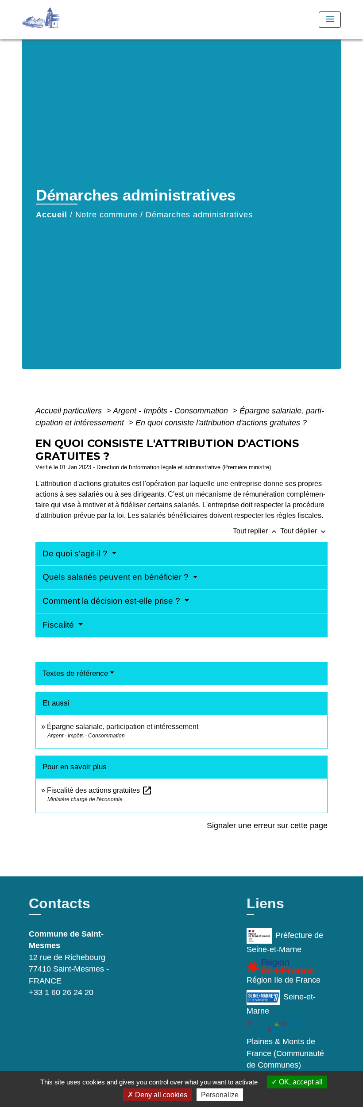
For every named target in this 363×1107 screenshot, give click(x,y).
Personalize (220, 1095)
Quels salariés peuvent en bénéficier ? (116, 577)
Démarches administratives (199, 214)
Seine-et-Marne (281, 1003)
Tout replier (255, 531)
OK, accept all (300, 1082)
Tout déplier (304, 531)
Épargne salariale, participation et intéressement (122, 726)
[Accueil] (77, 19)
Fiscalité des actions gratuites (99, 790)
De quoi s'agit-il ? (76, 553)
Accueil (51, 214)
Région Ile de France (284, 980)
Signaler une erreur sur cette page (267, 825)
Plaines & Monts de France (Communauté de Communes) (285, 1053)
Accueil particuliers (69, 410)
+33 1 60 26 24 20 (61, 992)
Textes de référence (75, 673)
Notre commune (106, 214)
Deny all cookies (160, 1095)
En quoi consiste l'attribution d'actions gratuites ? (221, 422)
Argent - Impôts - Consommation (171, 410)
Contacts (59, 903)
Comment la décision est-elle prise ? (112, 601)
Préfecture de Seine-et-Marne (285, 942)
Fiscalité (59, 624)
